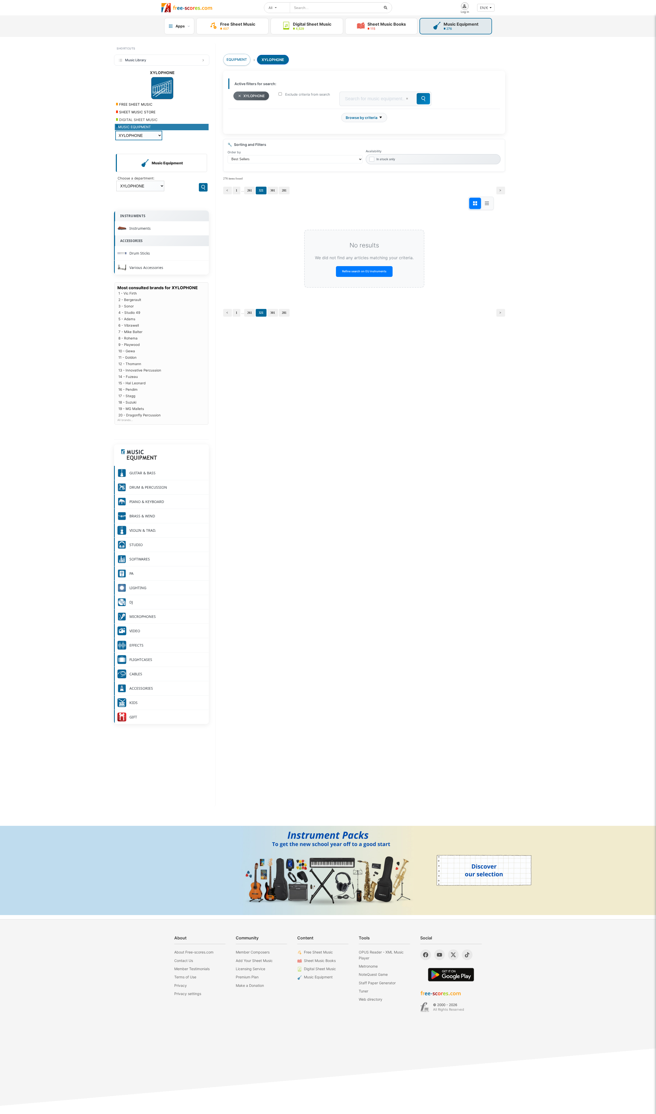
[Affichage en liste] (487, 203)
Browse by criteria (361, 117)
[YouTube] (439, 954)
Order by (234, 152)
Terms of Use (185, 977)
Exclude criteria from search (307, 94)
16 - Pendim (128, 389)
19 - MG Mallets (131, 409)
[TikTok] (467, 954)
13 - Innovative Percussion (139, 370)
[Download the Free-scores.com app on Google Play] (451, 974)
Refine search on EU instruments (364, 271)
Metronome (368, 966)
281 (284, 190)
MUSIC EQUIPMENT (134, 127)
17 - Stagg (126, 396)
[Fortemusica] (424, 1007)
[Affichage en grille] (475, 203)
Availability (374, 151)
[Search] (203, 187)
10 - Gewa (126, 351)
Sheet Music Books (320, 960)
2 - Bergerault (129, 300)
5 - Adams (126, 319)
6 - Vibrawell (128, 325)
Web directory (370, 999)
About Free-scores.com (193, 952)
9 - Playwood (129, 345)
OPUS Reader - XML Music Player (381, 955)
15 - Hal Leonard (132, 383)
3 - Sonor (126, 306)
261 (249, 190)
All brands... (125, 420)
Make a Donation (250, 985)
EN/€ (484, 8)
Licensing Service (250, 969)
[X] (453, 954)
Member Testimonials (192, 969)
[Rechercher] (386, 8)
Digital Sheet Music (320, 969)
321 (261, 190)
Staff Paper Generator (377, 983)
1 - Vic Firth (127, 293)
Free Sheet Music (318, 952)
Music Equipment (318, 977)
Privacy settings (187, 993)
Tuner (363, 991)
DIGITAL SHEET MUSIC (138, 120)
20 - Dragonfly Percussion (139, 415)
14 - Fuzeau (128, 377)
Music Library (135, 60)
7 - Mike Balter (130, 332)
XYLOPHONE (254, 96)
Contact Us (183, 960)
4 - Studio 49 (129, 312)
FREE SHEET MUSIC (135, 104)
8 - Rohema (128, 338)
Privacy (180, 985)
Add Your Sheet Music (254, 960)
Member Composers (253, 952)
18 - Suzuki (127, 402)
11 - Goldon (127, 357)
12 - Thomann (129, 364)
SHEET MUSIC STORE (137, 112)
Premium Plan (247, 977)
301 (272, 190)
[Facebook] (425, 954)
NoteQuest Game (373, 974)
